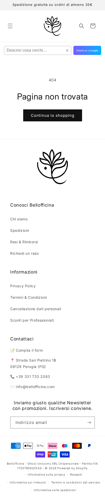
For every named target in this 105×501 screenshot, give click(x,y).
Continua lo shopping (52, 115)
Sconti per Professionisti (32, 320)
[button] (10, 26)
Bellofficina (15, 463)
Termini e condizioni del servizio (75, 482)
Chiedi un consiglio (87, 50)
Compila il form (29, 350)
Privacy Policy (23, 286)
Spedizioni (19, 230)
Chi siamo (19, 219)
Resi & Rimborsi (24, 242)
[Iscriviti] (89, 422)
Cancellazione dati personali (35, 309)
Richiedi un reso (24, 253)
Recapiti (76, 474)
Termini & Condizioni (28, 297)
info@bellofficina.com (35, 386)
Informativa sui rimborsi (28, 482)
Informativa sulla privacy (46, 474)
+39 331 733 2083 (33, 376)
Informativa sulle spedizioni (55, 490)
